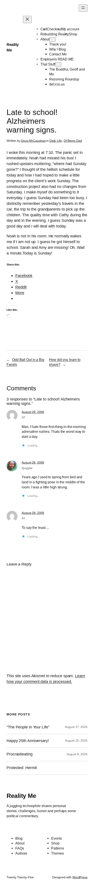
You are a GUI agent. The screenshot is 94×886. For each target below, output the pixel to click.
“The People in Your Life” (28, 727)
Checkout (54, 29)
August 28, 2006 (33, 412)
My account (70, 29)
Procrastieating (20, 754)
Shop (73, 34)
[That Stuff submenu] (58, 64)
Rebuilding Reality (54, 34)
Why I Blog (57, 49)
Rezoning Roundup (64, 79)
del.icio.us (57, 84)
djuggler (27, 468)
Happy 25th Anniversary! (28, 741)
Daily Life (55, 140)
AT (23, 417)
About (45, 39)
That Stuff (47, 64)
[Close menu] (27, 19)
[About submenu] (52, 39)
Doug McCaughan (33, 140)
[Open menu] (83, 8)
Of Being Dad (73, 140)
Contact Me (58, 54)
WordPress (79, 877)
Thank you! (57, 44)
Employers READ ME (57, 59)
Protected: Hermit (22, 768)
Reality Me (21, 795)
